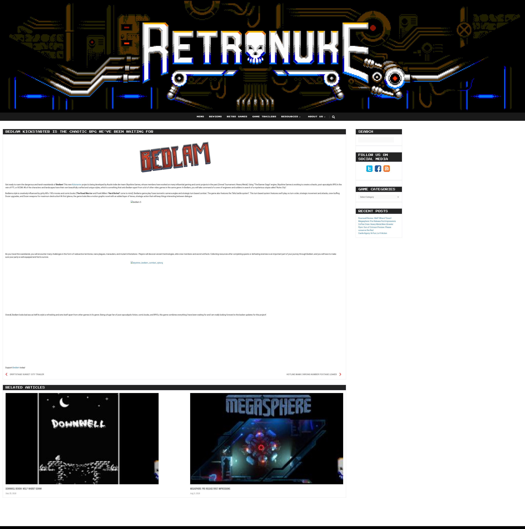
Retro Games (237, 117)
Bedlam (16, 367)
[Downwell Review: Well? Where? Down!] (82, 438)
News (200, 117)
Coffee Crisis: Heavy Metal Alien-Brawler (375, 224)
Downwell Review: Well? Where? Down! (24, 488)
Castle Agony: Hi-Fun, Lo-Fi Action (372, 233)
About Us (315, 117)
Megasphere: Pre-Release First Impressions (210, 488)
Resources (289, 117)
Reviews (215, 117)
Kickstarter (76, 184)
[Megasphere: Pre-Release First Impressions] (266, 438)
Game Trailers (264, 117)
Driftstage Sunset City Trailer (27, 374)
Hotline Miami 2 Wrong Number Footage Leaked (312, 374)
